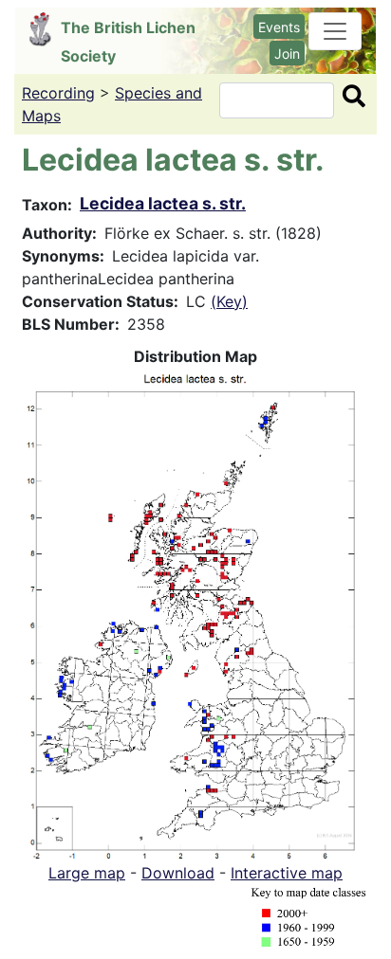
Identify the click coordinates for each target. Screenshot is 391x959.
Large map (86, 872)
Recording (58, 92)
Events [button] (279, 27)
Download (177, 872)
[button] (195, 612)
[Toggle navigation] (335, 31)
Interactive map (287, 872)
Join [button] (287, 53)
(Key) (229, 301)
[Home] (45, 29)
